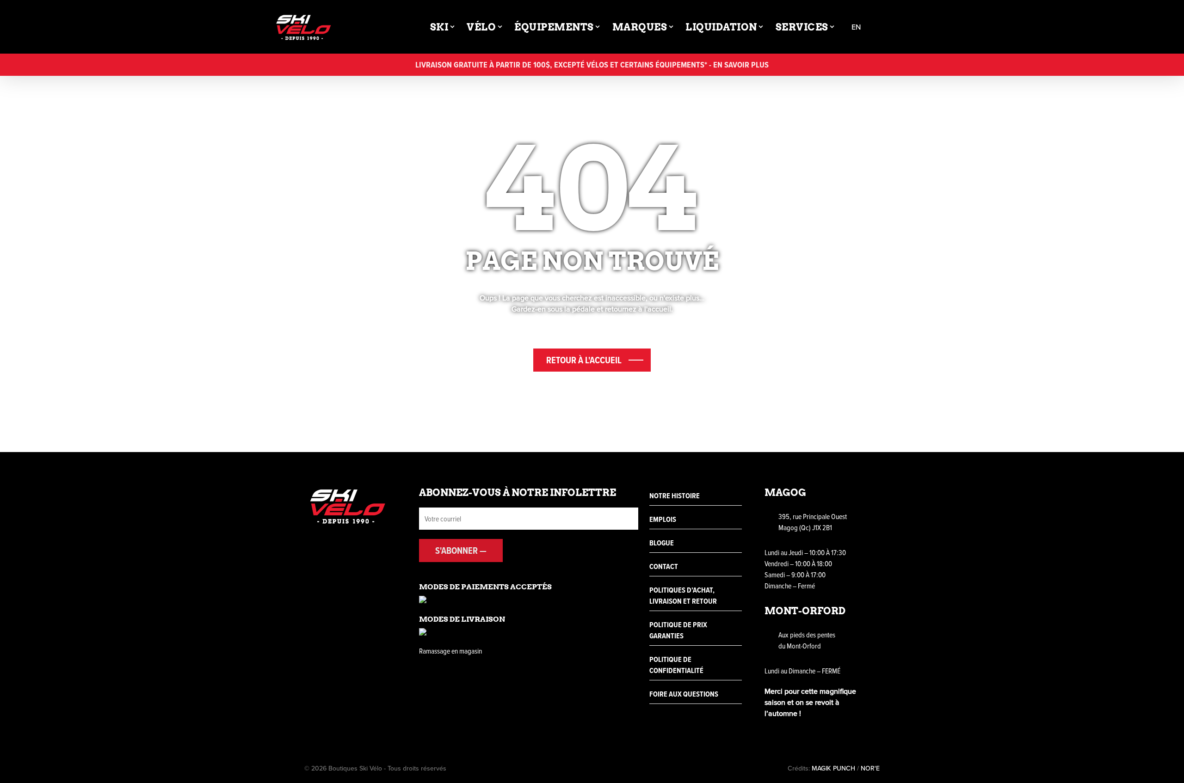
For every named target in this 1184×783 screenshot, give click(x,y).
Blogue (661, 543)
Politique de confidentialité (676, 665)
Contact (663, 566)
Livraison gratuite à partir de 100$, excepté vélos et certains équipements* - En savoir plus (592, 64)
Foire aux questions (683, 694)
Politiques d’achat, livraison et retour (683, 595)
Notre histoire (674, 495)
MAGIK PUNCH (833, 768)
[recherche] (883, 27)
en (856, 27)
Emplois (662, 519)
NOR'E (870, 768)
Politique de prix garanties (678, 630)
